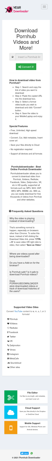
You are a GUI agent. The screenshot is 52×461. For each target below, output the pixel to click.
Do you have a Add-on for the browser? (24, 264)
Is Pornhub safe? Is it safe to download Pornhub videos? (24, 273)
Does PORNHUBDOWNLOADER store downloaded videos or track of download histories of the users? (24, 286)
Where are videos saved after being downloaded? (24, 255)
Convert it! (27, 67)
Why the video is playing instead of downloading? (22, 220)
